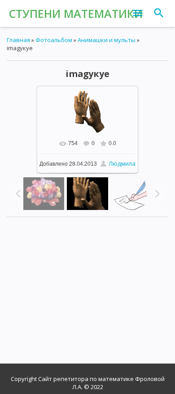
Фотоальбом (53, 40)
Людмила (122, 163)
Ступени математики (76, 13)
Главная (18, 40)
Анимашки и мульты (107, 40)
